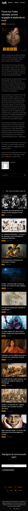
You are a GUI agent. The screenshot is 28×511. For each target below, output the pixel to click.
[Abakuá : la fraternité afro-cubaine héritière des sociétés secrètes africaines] (14, 396)
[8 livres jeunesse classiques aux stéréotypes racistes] (14, 251)
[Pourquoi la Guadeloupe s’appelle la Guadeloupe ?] (14, 298)
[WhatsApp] (15, 49)
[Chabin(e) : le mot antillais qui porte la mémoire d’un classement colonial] (14, 346)
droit (9, 83)
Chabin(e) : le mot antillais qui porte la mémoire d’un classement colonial (14, 356)
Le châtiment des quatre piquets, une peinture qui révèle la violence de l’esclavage (14, 381)
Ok (10, 508)
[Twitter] (8, 49)
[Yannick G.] (5, 165)
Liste (3, 215)
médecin (22, 67)
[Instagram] (15, 487)
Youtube (20, 490)
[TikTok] (7, 490)
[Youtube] (15, 490)
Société (3, 240)
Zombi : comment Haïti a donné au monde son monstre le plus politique (14, 285)
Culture (3, 24)
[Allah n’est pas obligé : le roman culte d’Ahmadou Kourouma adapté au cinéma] (14, 421)
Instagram (20, 487)
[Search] (24, 175)
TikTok (11, 490)
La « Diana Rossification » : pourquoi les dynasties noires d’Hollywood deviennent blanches (13, 236)
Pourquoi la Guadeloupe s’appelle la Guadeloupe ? (13, 309)
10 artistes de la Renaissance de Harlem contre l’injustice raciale (12, 211)
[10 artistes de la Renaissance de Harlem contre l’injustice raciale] (14, 201)
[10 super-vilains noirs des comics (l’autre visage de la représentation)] (14, 322)
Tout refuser (16, 508)
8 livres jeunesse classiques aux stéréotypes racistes (12, 261)
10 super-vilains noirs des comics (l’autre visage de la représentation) (13, 332)
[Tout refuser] (26, 505)
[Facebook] (4, 49)
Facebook (10, 487)
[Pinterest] (11, 49)
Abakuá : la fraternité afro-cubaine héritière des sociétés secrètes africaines (13, 407)
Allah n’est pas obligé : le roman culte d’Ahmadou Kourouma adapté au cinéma (14, 432)
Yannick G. (12, 162)
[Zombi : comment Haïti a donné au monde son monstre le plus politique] (14, 275)
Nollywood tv (9, 156)
